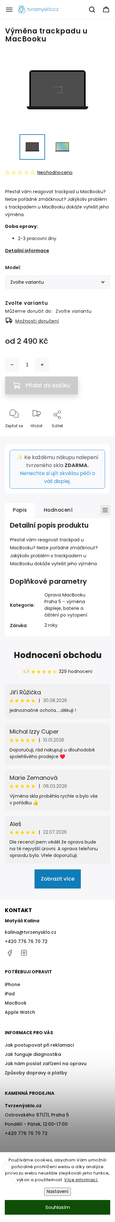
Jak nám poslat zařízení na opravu (46, 1063)
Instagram (24, 953)
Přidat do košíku (48, 385)
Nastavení (57, 1192)
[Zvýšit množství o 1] (42, 365)
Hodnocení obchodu (58, 655)
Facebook (9, 953)
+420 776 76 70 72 (26, 941)
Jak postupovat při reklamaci (39, 1045)
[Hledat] (92, 9)
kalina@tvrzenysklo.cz (30, 932)
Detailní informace (27, 250)
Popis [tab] (20, 510)
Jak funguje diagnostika (33, 1054)
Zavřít (98, 436)
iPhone (12, 984)
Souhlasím (57, 1207)
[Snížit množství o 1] (12, 365)
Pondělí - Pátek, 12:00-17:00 (36, 1124)
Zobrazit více (57, 878)
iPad (10, 994)
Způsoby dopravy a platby (36, 1073)
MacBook (16, 1003)
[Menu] (9, 9)
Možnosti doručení (37, 321)
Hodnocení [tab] (58, 510)
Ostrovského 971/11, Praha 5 (37, 1115)
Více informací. (81, 1180)
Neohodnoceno (55, 172)
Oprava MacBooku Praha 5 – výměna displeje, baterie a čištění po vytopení (65, 605)
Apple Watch (20, 1012)
